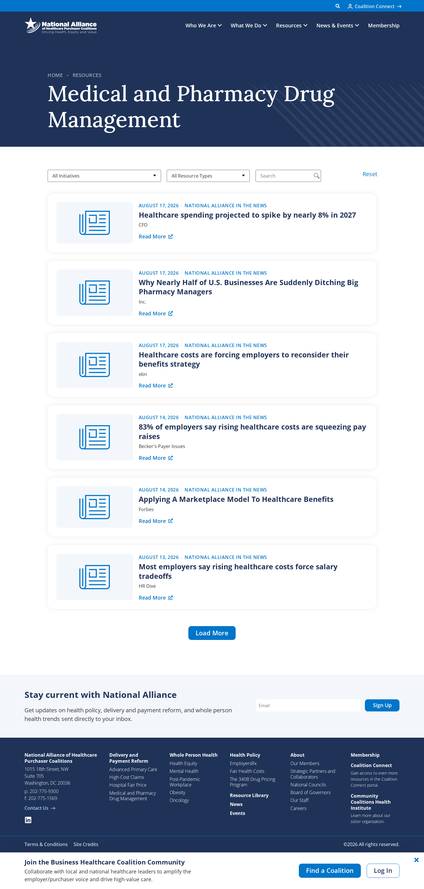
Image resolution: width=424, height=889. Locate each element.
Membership (383, 25)
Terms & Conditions (46, 844)
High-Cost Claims (126, 777)
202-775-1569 (42, 798)
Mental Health (184, 771)
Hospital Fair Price (128, 785)
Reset (370, 174)
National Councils (308, 784)
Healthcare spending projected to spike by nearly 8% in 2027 (247, 215)
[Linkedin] (28, 820)
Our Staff (299, 800)
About (297, 755)
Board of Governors (310, 792)
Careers (298, 808)
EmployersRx (243, 763)
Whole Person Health (194, 755)
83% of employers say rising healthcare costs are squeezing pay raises (252, 431)
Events (237, 813)
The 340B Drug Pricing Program (252, 782)
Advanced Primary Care (133, 769)
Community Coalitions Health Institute (371, 802)
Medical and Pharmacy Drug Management (132, 796)
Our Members (304, 763)
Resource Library (249, 795)
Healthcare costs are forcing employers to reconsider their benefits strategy (244, 359)
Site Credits (86, 844)
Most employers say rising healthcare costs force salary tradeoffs (238, 571)
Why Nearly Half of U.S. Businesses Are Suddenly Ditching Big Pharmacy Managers (248, 287)
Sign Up (382, 705)
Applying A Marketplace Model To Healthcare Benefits (236, 499)
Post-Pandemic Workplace (185, 782)
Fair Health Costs (247, 771)
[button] (337, 5)
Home (55, 75)
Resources (87, 75)
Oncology (179, 800)
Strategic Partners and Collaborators (312, 774)
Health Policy (245, 755)
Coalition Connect (371, 765)
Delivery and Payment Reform (128, 758)
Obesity (177, 792)
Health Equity (183, 763)
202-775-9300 (44, 791)
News (236, 804)
